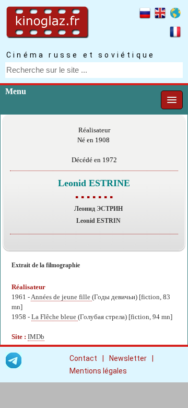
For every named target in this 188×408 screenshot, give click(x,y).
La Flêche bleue (54, 317)
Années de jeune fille (61, 297)
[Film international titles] (175, 14)
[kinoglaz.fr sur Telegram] (13, 362)
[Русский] (144, 14)
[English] (160, 14)
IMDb (36, 337)
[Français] (175, 33)
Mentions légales (98, 371)
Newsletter (128, 358)
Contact (83, 358)
